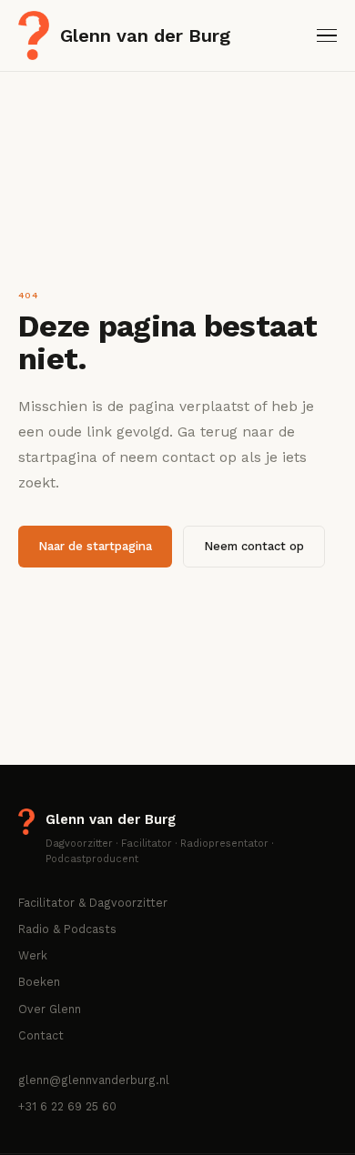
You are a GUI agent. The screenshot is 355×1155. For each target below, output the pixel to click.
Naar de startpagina (95, 546)
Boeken (39, 982)
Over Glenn (49, 1009)
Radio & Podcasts (67, 929)
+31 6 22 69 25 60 (67, 1106)
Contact (41, 1035)
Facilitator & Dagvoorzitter (92, 902)
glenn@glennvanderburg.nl (93, 1080)
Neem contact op (254, 546)
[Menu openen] (326, 36)
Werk (32, 955)
